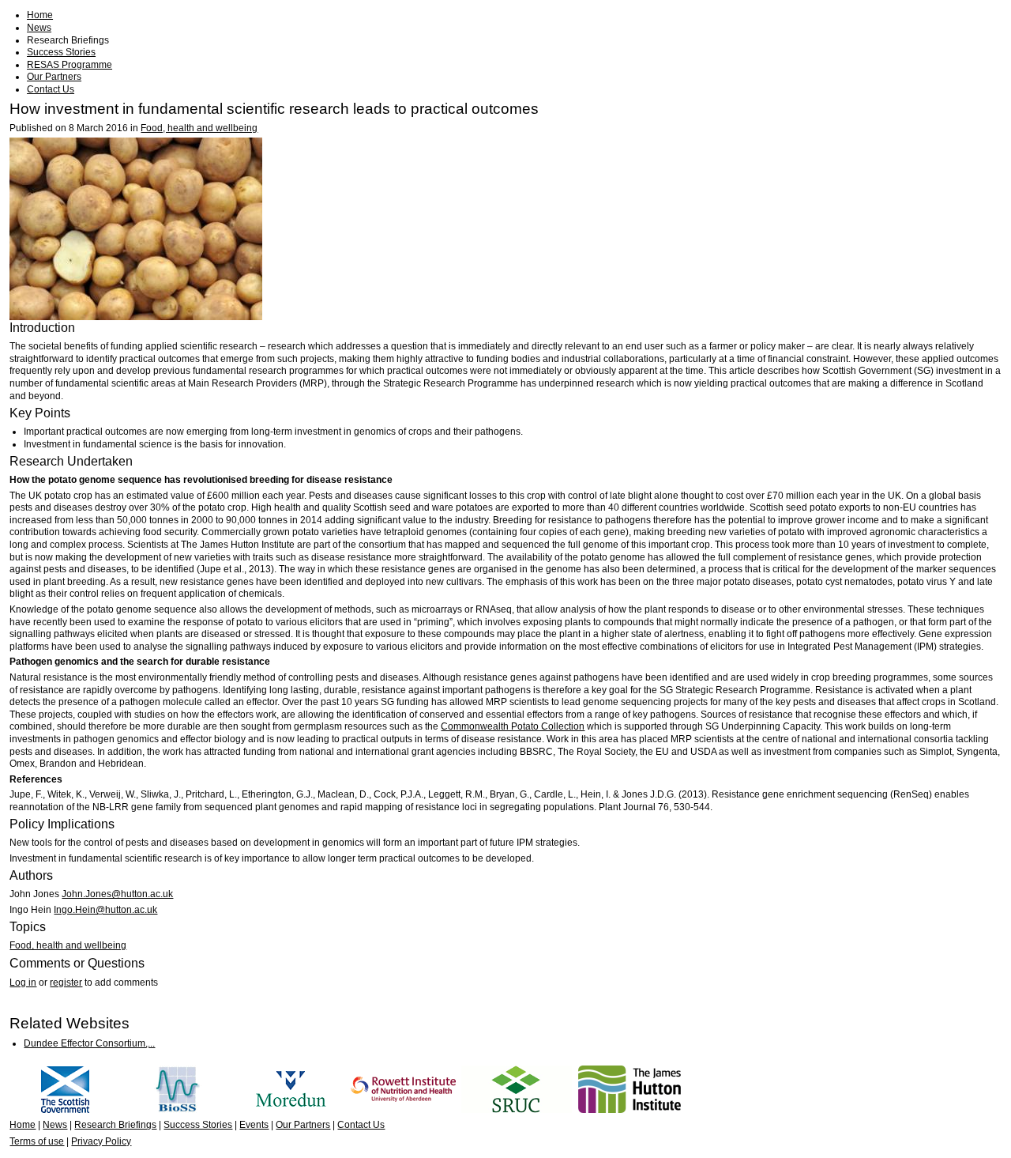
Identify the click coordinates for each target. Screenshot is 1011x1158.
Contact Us (50, 89)
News (39, 27)
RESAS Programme (69, 64)
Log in (22, 982)
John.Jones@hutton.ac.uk (117, 894)
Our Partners (54, 76)
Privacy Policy (101, 1141)
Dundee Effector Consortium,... (89, 1043)
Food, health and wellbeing (199, 128)
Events (254, 1124)
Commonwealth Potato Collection (512, 726)
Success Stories (61, 52)
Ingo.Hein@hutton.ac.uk (105, 909)
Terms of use (36, 1141)
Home (40, 15)
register (66, 982)
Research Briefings (68, 40)
